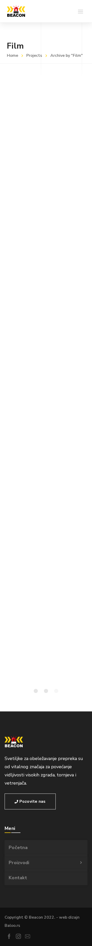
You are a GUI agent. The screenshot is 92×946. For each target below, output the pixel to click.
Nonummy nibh (26, 500)
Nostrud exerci (26, 566)
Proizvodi (19, 863)
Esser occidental (28, 433)
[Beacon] (16, 11)
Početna (18, 847)
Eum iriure (19, 100)
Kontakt (18, 878)
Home (12, 55)
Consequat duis (27, 167)
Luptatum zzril (25, 633)
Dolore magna (25, 233)
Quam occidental (29, 366)
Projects (34, 55)
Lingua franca (24, 300)
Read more (15, 140)
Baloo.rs (12, 925)
